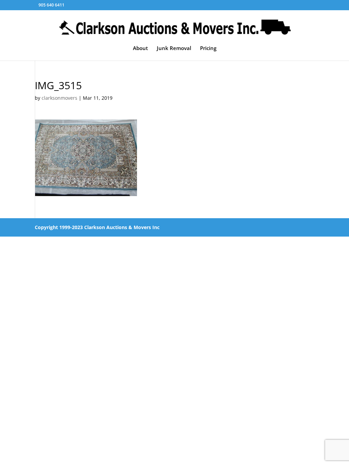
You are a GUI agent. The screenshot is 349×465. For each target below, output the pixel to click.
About (140, 48)
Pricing (208, 48)
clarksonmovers (59, 98)
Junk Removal (174, 48)
